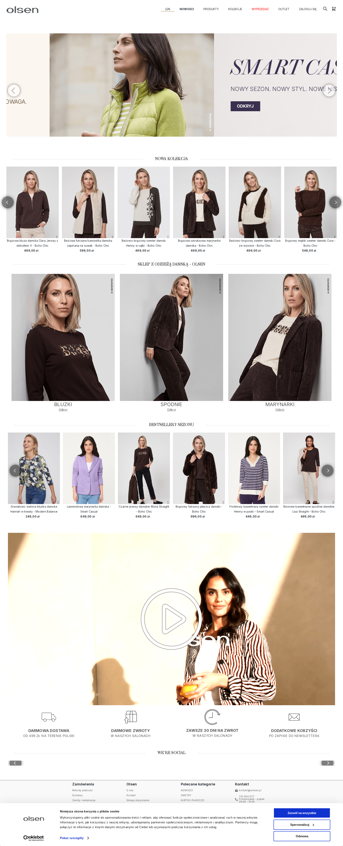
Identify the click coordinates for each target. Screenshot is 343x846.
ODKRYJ (37, 106)
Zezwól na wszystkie (302, 813)
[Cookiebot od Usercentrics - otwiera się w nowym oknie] (33, 838)
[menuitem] (167, 9)
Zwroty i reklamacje (83, 800)
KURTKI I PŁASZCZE (192, 800)
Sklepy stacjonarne (137, 800)
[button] (329, 91)
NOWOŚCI (187, 790)
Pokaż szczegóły (72, 838)
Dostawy (77, 795)
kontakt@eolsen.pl (250, 790)
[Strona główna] (21, 9)
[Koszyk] (333, 10)
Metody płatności (82, 790)
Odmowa (302, 836)
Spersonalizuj (299, 824)
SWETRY (186, 795)
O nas (129, 790)
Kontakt (131, 795)
